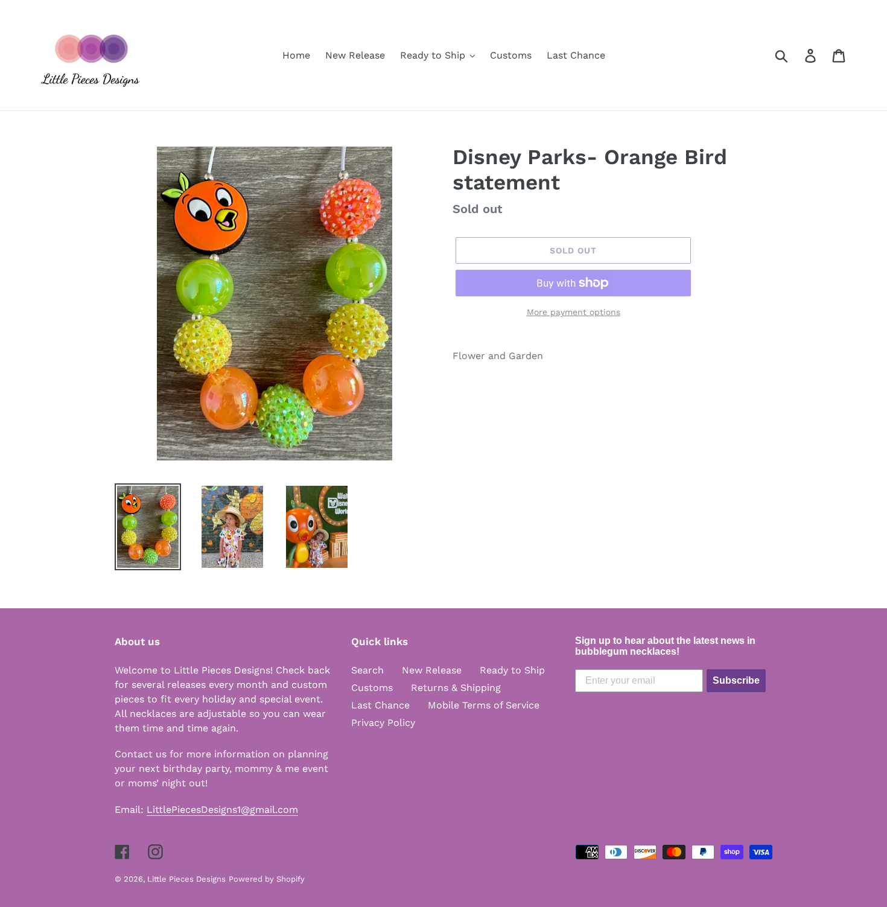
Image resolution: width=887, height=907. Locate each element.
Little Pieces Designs (186, 878)
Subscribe (736, 680)
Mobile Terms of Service (483, 705)
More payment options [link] (573, 312)
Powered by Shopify (267, 878)
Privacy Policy (383, 722)
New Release (432, 670)
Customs (372, 687)
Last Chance (380, 705)
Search (367, 670)
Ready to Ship (512, 670)
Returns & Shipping (456, 687)
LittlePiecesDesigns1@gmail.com (222, 809)
